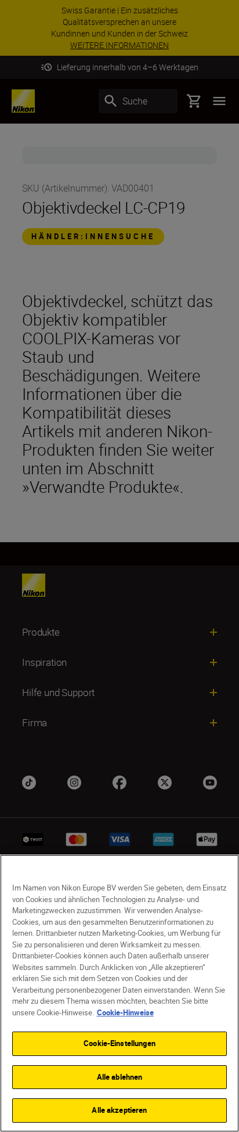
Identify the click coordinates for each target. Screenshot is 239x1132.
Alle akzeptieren (119, 1110)
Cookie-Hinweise (125, 1012)
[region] (119, 993)
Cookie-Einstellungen (119, 1043)
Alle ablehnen (120, 1077)
